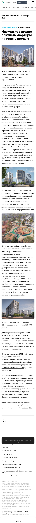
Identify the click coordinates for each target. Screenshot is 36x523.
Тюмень (14, 27)
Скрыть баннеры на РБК (9, 450)
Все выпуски (6, 7)
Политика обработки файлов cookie (13, 476)
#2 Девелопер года (10, 16)
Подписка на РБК (7, 454)
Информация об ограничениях (11, 461)
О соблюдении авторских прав (11, 464)
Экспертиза (25, 7)
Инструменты (6, 27)
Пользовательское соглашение (11, 467)
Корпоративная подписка (9, 457)
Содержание (18, 521)
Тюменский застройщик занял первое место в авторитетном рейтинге (18, 440)
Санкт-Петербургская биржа (15, 512)
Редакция (5, 447)
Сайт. (30, 407)
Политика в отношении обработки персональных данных (17, 471)
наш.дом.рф (25, 407)
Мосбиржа (20, 511)
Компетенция (7, 438)
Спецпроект (15, 7)
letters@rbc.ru (20, 505)
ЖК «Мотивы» (7, 90)
